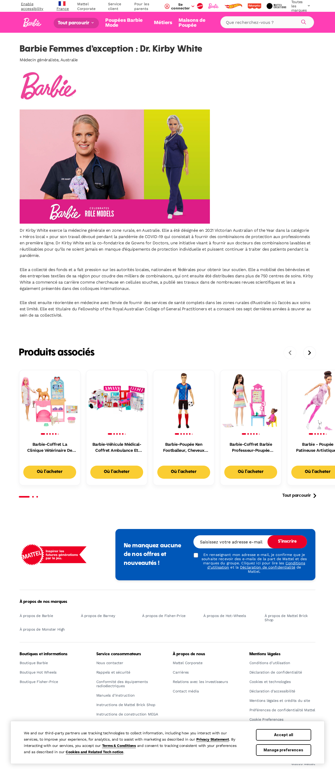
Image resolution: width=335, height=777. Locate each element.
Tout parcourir (74, 23)
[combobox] (267, 22)
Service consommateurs (118, 654)
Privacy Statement (212, 739)
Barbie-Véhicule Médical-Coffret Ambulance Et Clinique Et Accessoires (116, 447)
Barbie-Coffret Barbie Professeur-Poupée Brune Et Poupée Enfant (250, 447)
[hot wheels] (233, 6)
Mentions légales (265, 654)
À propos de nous (189, 654)
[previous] (290, 352)
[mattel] (200, 6)
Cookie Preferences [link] (266, 719)
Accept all (283, 734)
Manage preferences (283, 750)
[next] (309, 352)
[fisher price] (254, 6)
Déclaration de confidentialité (267, 567)
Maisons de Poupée (191, 22)
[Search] (302, 21)
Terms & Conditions (119, 745)
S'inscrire (287, 541)
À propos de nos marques (43, 602)
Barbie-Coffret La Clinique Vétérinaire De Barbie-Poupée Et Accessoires (49, 447)
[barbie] (214, 6)
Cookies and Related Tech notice (94, 752)
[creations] (276, 6)
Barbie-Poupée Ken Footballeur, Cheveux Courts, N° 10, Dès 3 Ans (184, 447)
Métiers (163, 22)
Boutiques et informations (44, 654)
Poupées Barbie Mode (124, 22)
